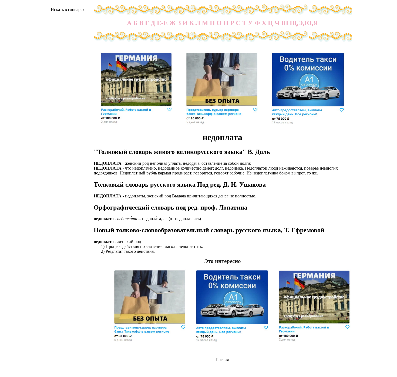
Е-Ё (162, 22)
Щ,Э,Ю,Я (304, 22)
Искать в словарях (68, 9)
